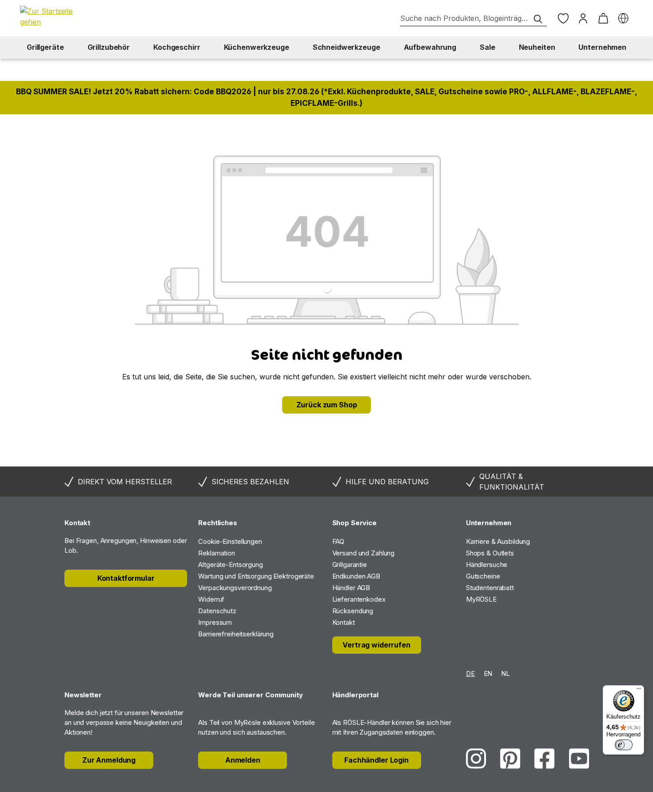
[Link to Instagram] (476, 758)
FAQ (338, 541)
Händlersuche (487, 564)
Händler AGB (351, 587)
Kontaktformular (126, 578)
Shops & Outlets (490, 553)
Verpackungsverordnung (234, 587)
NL (505, 673)
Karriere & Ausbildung (498, 541)
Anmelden (242, 760)
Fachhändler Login (376, 760)
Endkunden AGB (356, 576)
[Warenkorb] (603, 18)
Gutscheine (483, 576)
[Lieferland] (623, 18)
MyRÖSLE (481, 599)
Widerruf (211, 599)
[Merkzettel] (563, 18)
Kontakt (343, 622)
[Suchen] (538, 19)
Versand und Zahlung (363, 553)
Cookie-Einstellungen (230, 541)
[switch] (624, 745)
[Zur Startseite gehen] (51, 16)
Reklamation (216, 553)
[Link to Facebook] (544, 758)
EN (488, 673)
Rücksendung (353, 611)
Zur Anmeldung (108, 760)
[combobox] (473, 18)
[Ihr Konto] (583, 18)
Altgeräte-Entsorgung (230, 564)
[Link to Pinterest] (510, 758)
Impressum (215, 622)
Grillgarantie (349, 564)
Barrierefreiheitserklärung (236, 634)
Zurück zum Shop (326, 404)
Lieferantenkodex (359, 599)
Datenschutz (217, 611)
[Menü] (638, 690)
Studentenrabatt (490, 587)
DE (470, 673)
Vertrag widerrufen (376, 644)
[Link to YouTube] (579, 758)
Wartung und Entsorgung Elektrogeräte (256, 576)
